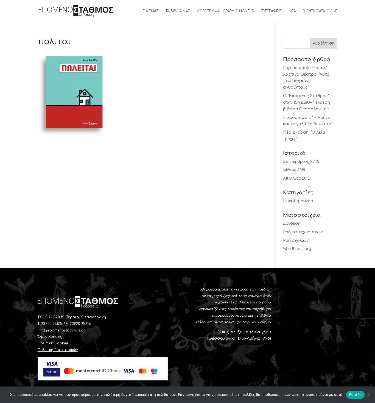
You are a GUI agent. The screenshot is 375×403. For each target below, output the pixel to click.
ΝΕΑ (292, 11)
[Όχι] (368, 394)
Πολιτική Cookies (53, 343)
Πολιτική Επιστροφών (58, 350)
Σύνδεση (292, 223)
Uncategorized (298, 201)
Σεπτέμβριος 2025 (301, 162)
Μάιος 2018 (294, 170)
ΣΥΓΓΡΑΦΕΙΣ (271, 11)
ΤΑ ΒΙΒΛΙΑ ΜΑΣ (178, 11)
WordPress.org (297, 249)
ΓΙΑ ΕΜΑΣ (150, 11)
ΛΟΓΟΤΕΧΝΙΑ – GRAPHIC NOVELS (225, 11)
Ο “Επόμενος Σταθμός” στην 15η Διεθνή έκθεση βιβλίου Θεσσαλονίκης (306, 102)
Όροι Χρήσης (50, 337)
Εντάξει (355, 394)
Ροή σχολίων (296, 240)
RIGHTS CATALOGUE (320, 11)
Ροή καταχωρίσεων (303, 232)
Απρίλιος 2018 (296, 178)
